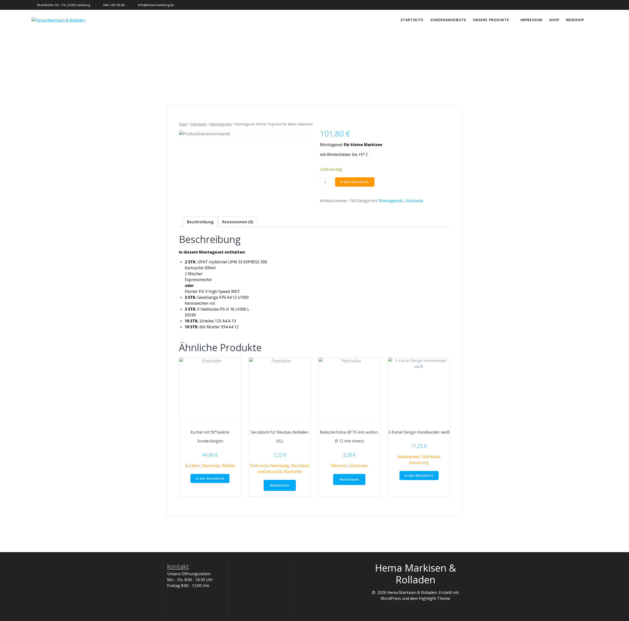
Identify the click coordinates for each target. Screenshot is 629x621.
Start (183, 123)
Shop (554, 19)
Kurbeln (192, 465)
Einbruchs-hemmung (269, 465)
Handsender (408, 456)
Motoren (339, 465)
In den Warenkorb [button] (210, 478)
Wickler (228, 465)
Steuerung (419, 462)
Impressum (531, 19)
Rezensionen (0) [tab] (237, 222)
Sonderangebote (448, 19)
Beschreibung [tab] (200, 222)
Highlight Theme (434, 598)
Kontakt (178, 566)
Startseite (412, 19)
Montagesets (221, 123)
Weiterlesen (279, 485)
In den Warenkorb (354, 182)
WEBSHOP (575, 19)
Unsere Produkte (491, 19)
